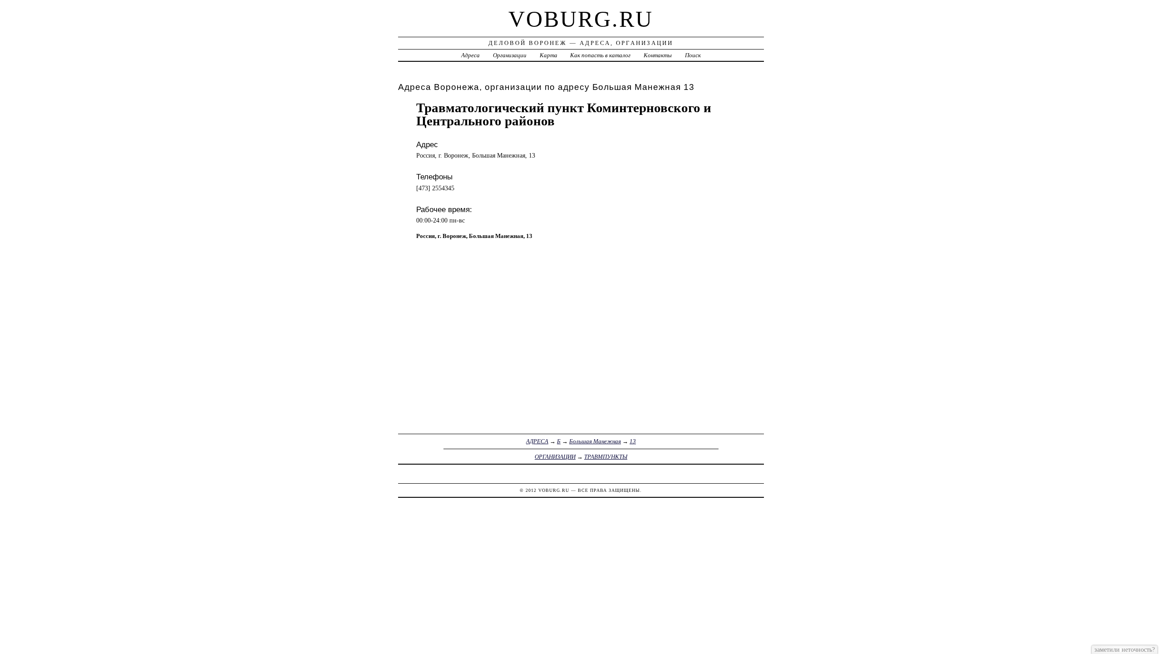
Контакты (658, 55)
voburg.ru (580, 19)
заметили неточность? (1124, 649)
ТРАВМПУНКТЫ (605, 456)
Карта (548, 55)
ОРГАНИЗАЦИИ (555, 456)
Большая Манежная (595, 441)
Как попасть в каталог (600, 55)
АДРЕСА (537, 441)
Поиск (693, 55)
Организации (510, 55)
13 (633, 441)
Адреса (470, 55)
